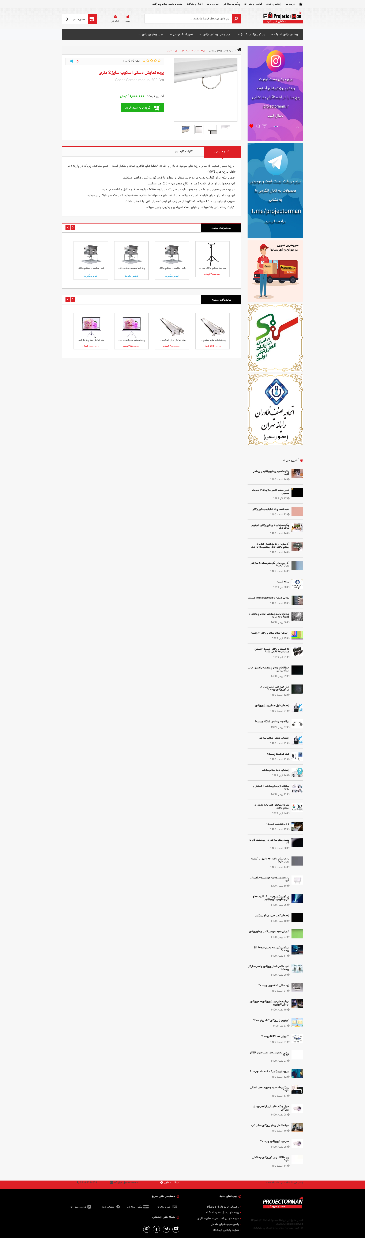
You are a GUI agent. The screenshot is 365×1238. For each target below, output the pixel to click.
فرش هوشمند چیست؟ (277, 824)
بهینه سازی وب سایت (282, 1228)
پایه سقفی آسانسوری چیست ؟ (273, 985)
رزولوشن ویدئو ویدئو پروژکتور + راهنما (270, 633)
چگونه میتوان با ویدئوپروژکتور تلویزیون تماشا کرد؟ (270, 526)
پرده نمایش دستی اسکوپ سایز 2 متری (186, 51)
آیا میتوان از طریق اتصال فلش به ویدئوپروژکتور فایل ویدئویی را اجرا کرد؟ (270, 545)
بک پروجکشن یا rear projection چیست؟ (268, 598)
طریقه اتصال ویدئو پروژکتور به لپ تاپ (270, 1125)
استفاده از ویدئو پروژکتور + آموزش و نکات (271, 787)
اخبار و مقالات (195, 3)
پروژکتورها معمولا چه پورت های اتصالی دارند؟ (269, 1088)
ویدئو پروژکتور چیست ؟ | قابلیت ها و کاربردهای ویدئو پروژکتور (271, 897)
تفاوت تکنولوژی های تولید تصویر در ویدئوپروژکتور (271, 806)
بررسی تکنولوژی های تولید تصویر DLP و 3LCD (269, 1053)
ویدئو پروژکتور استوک (286, 34)
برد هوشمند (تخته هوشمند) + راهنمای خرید (270, 878)
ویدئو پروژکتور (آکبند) (253, 34)
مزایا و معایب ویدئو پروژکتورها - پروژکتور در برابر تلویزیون (269, 1002)
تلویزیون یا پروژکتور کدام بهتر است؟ (271, 1020)
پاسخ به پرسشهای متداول (225, 1224)
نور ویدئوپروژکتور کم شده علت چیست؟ (269, 1071)
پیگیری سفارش (231, 3)
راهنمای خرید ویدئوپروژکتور (275, 770)
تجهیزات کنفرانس (183, 34)
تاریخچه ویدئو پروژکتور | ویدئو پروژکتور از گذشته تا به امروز (269, 615)
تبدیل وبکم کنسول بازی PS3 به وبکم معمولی (270, 491)
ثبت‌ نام (115, 21)
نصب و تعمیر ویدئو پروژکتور (167, 3)
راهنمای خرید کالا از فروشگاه (223, 1207)
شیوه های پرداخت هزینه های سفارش (218, 1218)
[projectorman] (283, 18)
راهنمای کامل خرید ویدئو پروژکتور (272, 915)
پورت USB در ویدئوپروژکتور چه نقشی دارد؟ (270, 1158)
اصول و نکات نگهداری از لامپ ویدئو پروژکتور (271, 1107)
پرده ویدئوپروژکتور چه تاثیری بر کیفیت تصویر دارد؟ (270, 859)
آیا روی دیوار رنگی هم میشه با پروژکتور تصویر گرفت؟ (270, 564)
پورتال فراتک (259, 1228)
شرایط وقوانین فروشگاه (226, 1230)
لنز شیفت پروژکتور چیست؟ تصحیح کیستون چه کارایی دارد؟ (272, 650)
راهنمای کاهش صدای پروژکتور (274, 738)
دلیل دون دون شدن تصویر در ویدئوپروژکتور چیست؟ (274, 687)
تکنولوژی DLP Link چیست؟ (275, 1036)
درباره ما (290, 3)
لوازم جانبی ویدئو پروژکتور (217, 34)
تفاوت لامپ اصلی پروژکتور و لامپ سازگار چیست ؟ (268, 967)
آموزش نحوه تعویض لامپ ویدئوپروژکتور (269, 931)
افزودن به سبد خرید (138, 107)
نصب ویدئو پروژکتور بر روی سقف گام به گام (269, 841)
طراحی (299, 1228)
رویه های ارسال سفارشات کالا (222, 1213)
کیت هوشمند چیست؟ (278, 754)
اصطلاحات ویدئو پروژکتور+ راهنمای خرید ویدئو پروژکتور (268, 668)
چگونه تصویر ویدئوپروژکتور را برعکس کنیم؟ (271, 472)
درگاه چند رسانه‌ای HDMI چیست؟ (272, 721)
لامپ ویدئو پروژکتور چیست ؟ (274, 1141)
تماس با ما (213, 3)
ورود (127, 21)
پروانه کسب (283, 581)
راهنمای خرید (273, 3)
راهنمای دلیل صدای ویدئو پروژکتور (272, 705)
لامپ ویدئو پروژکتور (152, 34)
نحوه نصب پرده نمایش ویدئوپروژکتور (270, 509)
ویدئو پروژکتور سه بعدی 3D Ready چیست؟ (271, 948)
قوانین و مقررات (253, 3)
